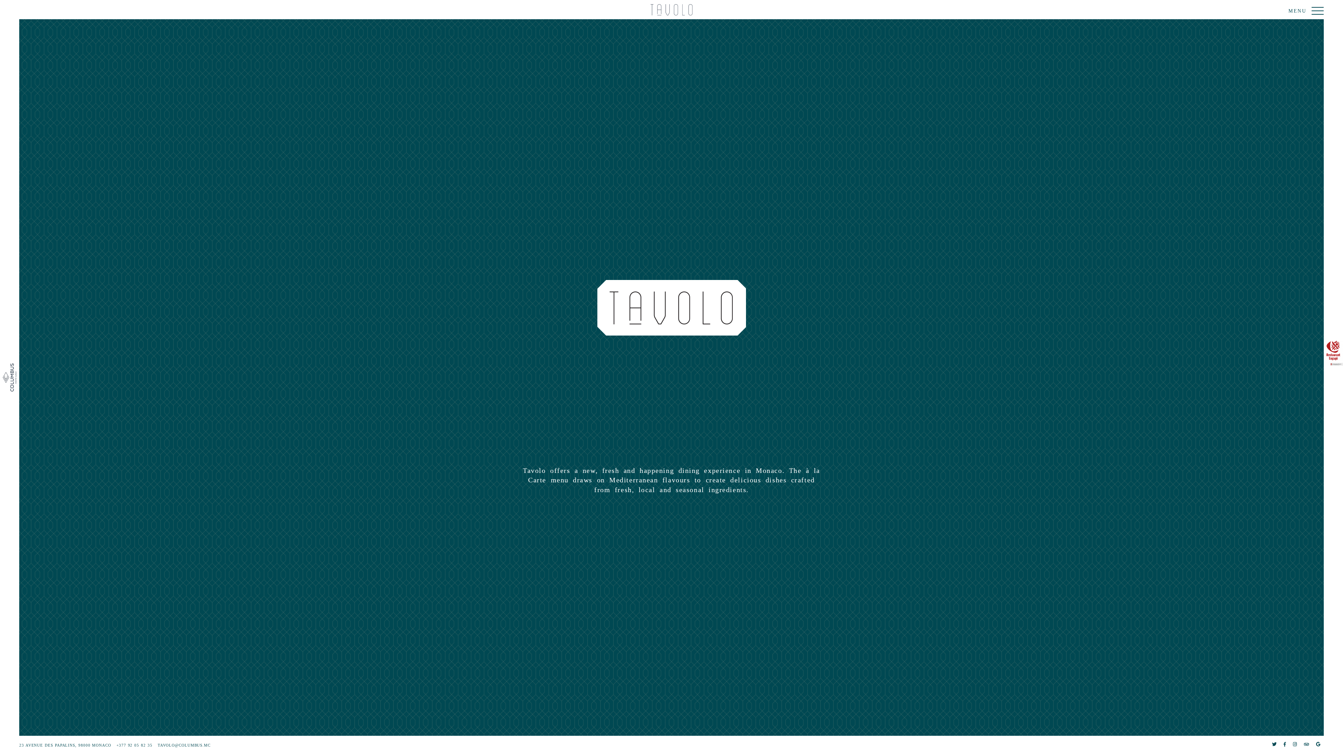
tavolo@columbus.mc (184, 745)
